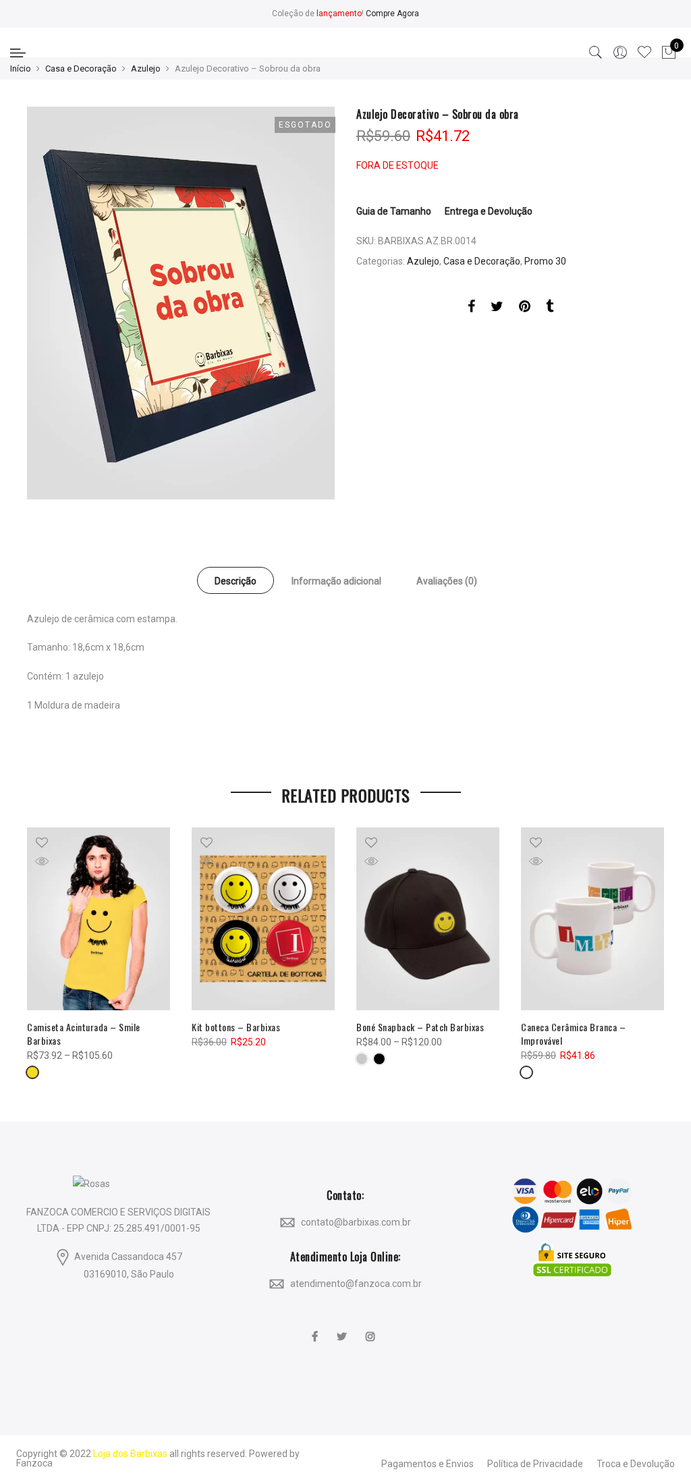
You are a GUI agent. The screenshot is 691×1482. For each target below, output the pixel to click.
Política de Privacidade (535, 1463)
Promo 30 (545, 261)
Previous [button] (39, 944)
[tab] (235, 580)
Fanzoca (34, 1463)
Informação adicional (336, 581)
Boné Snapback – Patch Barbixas (420, 1027)
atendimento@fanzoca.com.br (356, 1283)
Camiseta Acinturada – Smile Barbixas (83, 1033)
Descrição (235, 581)
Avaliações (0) (446, 581)
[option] (181, 303)
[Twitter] (343, 1327)
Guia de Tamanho (393, 211)
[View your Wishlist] (644, 52)
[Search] (596, 52)
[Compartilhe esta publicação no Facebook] (471, 308)
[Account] (620, 52)
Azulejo (146, 68)
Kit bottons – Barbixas (236, 1027)
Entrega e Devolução (488, 211)
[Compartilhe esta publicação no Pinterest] (524, 308)
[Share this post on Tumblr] (549, 308)
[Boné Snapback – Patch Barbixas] (427, 918)
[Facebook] (316, 1327)
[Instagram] (372, 1327)
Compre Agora (392, 13)
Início (20, 68)
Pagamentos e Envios (427, 1463)
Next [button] (652, 944)
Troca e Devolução (636, 1463)
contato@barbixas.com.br (356, 1222)
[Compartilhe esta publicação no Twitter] (497, 308)
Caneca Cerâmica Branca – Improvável (573, 1033)
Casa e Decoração (81, 68)
